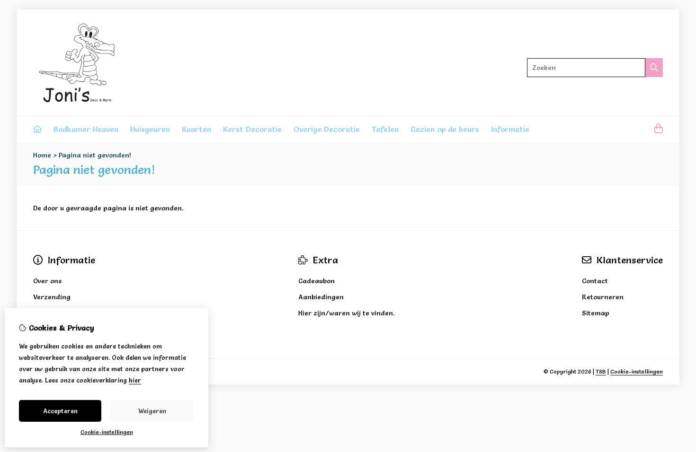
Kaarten (196, 129)
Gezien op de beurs (444, 129)
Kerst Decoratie (252, 129)
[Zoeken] (654, 67)
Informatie (510, 129)
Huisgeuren (150, 129)
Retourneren (603, 297)
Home (42, 155)
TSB (601, 371)
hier (135, 380)
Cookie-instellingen (636, 371)
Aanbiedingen (321, 297)
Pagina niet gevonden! (95, 155)
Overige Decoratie (327, 129)
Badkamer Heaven (86, 129)
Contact (595, 281)
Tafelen (385, 129)
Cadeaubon (316, 281)
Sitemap (595, 313)
